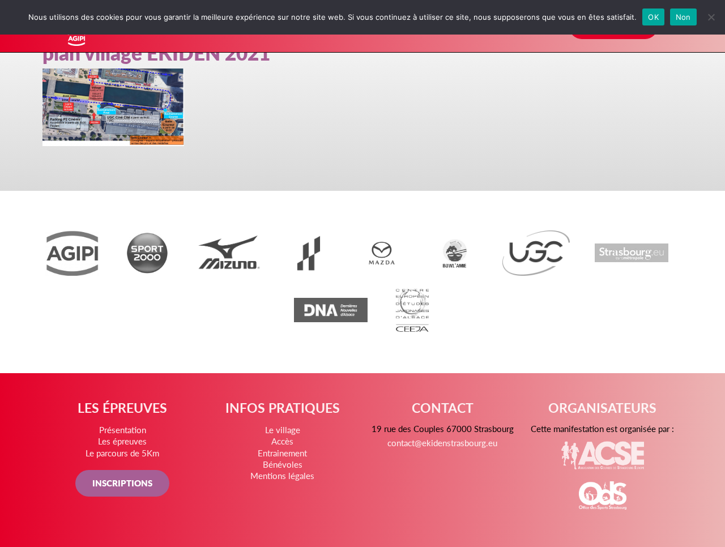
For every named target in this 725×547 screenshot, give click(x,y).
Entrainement (282, 453)
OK (653, 17)
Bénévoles (282, 464)
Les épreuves (122, 441)
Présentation (122, 429)
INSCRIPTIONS (122, 483)
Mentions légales (282, 475)
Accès (282, 441)
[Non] (711, 17)
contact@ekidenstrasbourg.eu (442, 442)
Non (683, 17)
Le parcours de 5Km (122, 453)
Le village (282, 429)
